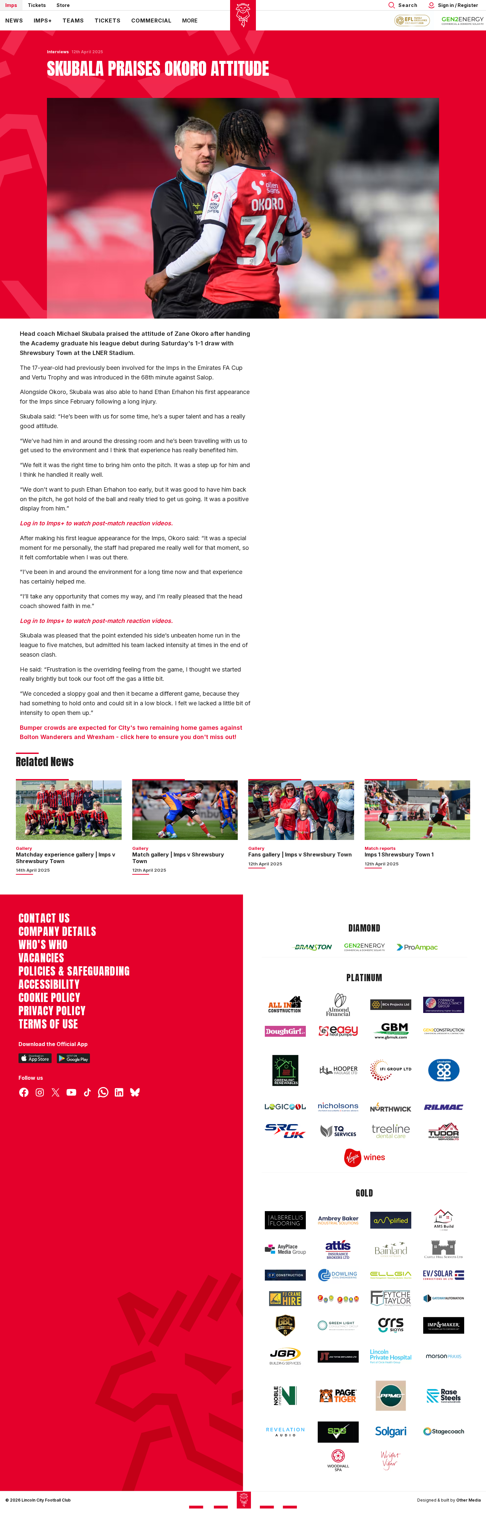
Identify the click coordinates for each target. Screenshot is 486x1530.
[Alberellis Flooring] (285, 1220)
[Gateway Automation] (443, 1298)
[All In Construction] (285, 1004)
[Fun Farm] (338, 1298)
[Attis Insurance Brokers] (338, 1249)
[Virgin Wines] (364, 1158)
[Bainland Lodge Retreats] (390, 1249)
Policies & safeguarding (74, 971)
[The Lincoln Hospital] (390, 1356)
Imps (11, 5)
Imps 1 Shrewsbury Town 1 (399, 854)
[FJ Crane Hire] (285, 1298)
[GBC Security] (285, 1325)
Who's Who (43, 945)
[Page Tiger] (338, 1395)
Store (63, 5)
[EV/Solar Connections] (443, 1275)
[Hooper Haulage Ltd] (338, 1070)
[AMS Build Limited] (443, 1220)
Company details (57, 931)
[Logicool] (285, 1107)
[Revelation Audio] (285, 1432)
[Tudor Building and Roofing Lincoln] (443, 1131)
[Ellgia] (390, 1275)
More (189, 20)
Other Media (468, 1500)
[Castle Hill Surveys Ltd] (443, 1249)
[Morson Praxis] (443, 1356)
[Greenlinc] (285, 1070)
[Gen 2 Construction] (443, 1031)
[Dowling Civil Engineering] (338, 1275)
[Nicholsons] (338, 1107)
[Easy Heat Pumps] (338, 1031)
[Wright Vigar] (390, 1460)
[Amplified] (390, 1220)
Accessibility (49, 984)
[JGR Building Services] (285, 1356)
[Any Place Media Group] (285, 1250)
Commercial (151, 20)
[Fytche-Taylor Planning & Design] (390, 1298)
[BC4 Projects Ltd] (390, 1004)
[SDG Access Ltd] (338, 1432)
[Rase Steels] (443, 1395)
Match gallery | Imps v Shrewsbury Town (178, 857)
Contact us (44, 918)
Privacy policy (52, 1011)
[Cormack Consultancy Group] (443, 1005)
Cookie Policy (49, 997)
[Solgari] (390, 1432)
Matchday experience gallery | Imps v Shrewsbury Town (65, 857)
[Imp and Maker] (443, 1325)
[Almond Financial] (338, 1004)
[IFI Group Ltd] (390, 1070)
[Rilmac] (443, 1107)
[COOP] (443, 1070)
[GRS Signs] (390, 1325)
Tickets (37, 5)
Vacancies (41, 958)
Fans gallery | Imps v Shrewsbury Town (300, 854)
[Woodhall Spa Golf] (338, 1460)
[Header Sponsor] (463, 20)
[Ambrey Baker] (338, 1220)
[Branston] (311, 947)
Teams (73, 20)
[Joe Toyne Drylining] (338, 1357)
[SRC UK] (285, 1131)
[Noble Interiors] (285, 1395)
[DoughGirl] (285, 1031)
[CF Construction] (285, 1275)
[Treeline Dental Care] (390, 1131)
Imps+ (43, 20)
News (14, 20)
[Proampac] (417, 947)
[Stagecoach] (443, 1432)
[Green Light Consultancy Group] (338, 1325)
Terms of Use (48, 1024)
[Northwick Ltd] (390, 1107)
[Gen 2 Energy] (364, 947)
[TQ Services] (338, 1131)
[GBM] (390, 1031)
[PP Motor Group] (390, 1395)
